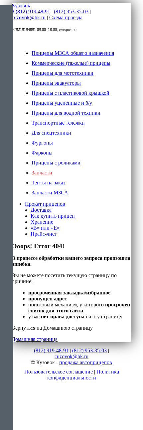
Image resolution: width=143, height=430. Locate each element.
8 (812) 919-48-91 (31, 11)
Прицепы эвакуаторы (56, 83)
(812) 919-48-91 (51, 350)
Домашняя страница (35, 339)
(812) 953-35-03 (71, 11)
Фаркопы (42, 153)
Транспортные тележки (58, 123)
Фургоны (42, 143)
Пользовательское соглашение (58, 372)
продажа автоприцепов (85, 362)
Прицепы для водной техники (66, 113)
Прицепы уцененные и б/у (62, 103)
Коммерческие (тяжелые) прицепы (71, 63)
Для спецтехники (51, 133)
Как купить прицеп (53, 216)
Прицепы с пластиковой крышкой (70, 93)
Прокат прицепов (45, 204)
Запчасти (42, 172)
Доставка (41, 210)
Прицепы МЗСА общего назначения (73, 53)
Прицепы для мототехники (62, 73)
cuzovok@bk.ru (29, 17)
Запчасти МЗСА (50, 192)
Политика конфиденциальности (83, 374)
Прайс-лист (44, 234)
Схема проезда (65, 17)
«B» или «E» (45, 228)
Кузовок (21, 5)
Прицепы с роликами (56, 162)
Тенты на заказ (48, 182)
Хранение (42, 222)
